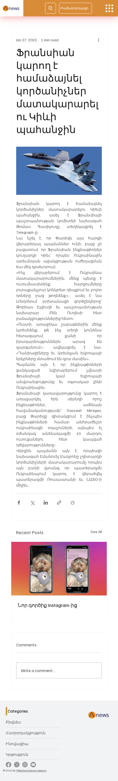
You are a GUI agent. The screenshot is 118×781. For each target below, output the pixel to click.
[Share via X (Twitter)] (32, 502)
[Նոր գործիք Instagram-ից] (59, 568)
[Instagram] (25, 764)
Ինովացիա (17, 743)
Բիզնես (13, 722)
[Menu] (109, 8)
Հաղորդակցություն (26, 732)
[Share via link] (59, 502)
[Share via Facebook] (18, 502)
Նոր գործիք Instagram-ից (47, 605)
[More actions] (98, 39)
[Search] (50, 8)
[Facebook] (8, 764)
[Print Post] (72, 502)
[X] (16, 764)
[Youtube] (33, 764)
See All (96, 531)
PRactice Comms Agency (31, 770)
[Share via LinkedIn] (45, 502)
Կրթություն (17, 754)
